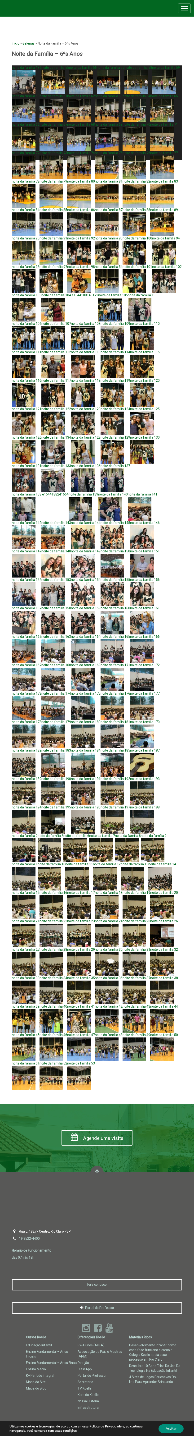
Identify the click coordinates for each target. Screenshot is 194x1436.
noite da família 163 (56, 636)
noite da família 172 (145, 665)
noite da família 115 (145, 352)
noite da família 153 (56, 580)
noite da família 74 (81, 153)
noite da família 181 (115, 722)
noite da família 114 (115, 352)
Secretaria (85, 1382)
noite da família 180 (86, 722)
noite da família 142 (26, 523)
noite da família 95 (26, 267)
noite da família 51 (26, 1063)
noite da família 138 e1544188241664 (40, 494)
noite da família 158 (56, 608)
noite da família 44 (164, 1006)
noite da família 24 (109, 921)
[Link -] (97, 1172)
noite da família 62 (81, 96)
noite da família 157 (26, 608)
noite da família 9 (154, 836)
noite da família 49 (136, 1035)
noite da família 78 (26, 181)
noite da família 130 (145, 437)
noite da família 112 (56, 352)
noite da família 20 (164, 893)
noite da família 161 (145, 608)
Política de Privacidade (105, 1426)
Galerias (28, 43)
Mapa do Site (36, 1382)
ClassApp (85, 1369)
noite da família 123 (86, 409)
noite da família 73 (53, 153)
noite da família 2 (25, 836)
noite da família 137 (115, 466)
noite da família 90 (26, 238)
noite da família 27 (26, 949)
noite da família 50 (164, 1035)
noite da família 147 (26, 551)
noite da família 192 (115, 779)
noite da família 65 (164, 96)
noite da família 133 (56, 466)
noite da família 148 (56, 551)
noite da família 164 (86, 636)
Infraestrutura (88, 1407)
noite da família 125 (145, 409)
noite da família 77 (164, 153)
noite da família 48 (109, 1035)
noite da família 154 (86, 580)
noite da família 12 (107, 864)
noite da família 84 (26, 210)
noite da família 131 (26, 466)
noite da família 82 (136, 181)
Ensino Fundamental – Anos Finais (51, 1363)
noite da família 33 (26, 978)
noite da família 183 (56, 750)
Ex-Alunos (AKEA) (91, 1345)
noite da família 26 (164, 921)
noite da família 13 (134, 864)
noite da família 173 (26, 693)
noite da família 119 (115, 380)
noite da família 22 (53, 921)
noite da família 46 (53, 1035)
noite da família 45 (26, 1035)
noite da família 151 (145, 551)
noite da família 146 (145, 523)
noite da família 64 (136, 96)
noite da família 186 (26, 67)
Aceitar (171, 1428)
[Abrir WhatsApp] (182, 1424)
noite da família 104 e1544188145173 (69, 295)
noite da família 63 (109, 96)
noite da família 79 (53, 181)
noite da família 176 (115, 693)
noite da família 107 (56, 324)
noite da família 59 (166, 67)
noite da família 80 (81, 181)
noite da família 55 (55, 67)
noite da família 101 (137, 267)
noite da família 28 (53, 949)
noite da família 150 (115, 551)
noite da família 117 (56, 380)
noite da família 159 (86, 608)
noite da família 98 (81, 267)
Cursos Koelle (36, 1337)
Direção (83, 1363)
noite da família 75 (109, 153)
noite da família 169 (86, 665)
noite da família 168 (56, 665)
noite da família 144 (86, 523)
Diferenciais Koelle (91, 1337)
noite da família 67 (53, 124)
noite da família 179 (56, 722)
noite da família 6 (76, 836)
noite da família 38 (164, 978)
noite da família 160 (115, 608)
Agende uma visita (102, 1138)
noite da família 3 (50, 836)
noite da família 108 (86, 324)
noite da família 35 (81, 978)
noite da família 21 (26, 921)
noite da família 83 (164, 181)
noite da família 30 (109, 949)
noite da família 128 (86, 437)
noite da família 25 (136, 921)
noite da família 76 (136, 153)
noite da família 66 (26, 124)
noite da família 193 (145, 779)
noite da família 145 (115, 523)
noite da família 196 (86, 807)
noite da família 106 (26, 324)
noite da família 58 (138, 67)
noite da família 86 (81, 210)
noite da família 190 (56, 779)
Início (15, 43)
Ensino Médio (36, 1369)
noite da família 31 (136, 949)
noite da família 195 (56, 807)
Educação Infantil (39, 1345)
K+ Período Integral (40, 1375)
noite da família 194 (26, 807)
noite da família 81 (109, 181)
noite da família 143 (56, 523)
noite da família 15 (26, 893)
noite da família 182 (26, 750)
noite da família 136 (86, 466)
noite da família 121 (26, 409)
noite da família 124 (115, 409)
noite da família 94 (166, 238)
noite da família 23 (81, 921)
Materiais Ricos (140, 1337)
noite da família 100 (137, 238)
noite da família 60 (26, 96)
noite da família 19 (136, 893)
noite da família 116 (26, 380)
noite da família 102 (167, 267)
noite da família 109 (115, 324)
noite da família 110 (145, 324)
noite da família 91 (53, 238)
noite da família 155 (115, 580)
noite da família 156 (145, 580)
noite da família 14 (162, 864)
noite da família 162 (26, 636)
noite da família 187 (145, 750)
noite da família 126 (26, 437)
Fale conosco (97, 1284)
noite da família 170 (145, 722)
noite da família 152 (26, 580)
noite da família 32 (164, 949)
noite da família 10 (51, 864)
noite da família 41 (81, 1006)
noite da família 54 (109, 267)
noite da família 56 (83, 67)
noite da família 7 (102, 836)
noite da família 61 (53, 96)
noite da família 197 (115, 807)
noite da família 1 (25, 864)
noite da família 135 (142, 295)
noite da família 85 (53, 210)
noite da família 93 (109, 238)
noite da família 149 (86, 551)
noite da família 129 (115, 437)
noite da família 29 (81, 949)
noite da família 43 (136, 1006)
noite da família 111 (26, 352)
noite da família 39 (26, 1006)
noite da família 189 (26, 779)
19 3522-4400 (29, 1238)
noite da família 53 (81, 1063)
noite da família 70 (136, 124)
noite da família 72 (26, 153)
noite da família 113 (86, 352)
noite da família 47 (81, 1035)
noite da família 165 (115, 636)
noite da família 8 (128, 836)
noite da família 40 (53, 1006)
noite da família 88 (136, 210)
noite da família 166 (145, 636)
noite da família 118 (86, 380)
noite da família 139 (83, 494)
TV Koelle (85, 1388)
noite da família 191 (86, 779)
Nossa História (88, 1401)
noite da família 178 (26, 722)
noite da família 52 (53, 1063)
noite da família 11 (79, 864)
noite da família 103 (26, 295)
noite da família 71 (164, 124)
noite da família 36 (109, 978)
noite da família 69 (109, 124)
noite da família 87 (109, 210)
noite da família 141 (142, 494)
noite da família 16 (53, 893)
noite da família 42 (109, 1006)
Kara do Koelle (88, 1395)
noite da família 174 (56, 693)
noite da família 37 (136, 978)
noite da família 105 (113, 295)
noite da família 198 (145, 807)
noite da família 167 (26, 665)
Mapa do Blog (36, 1388)
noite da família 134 (56, 437)
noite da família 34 (53, 978)
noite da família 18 (109, 893)
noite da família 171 (115, 665)
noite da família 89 (164, 210)
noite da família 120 (145, 380)
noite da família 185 (115, 750)
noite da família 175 (86, 693)
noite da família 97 (53, 267)
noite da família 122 (56, 409)
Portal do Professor (99, 1308)
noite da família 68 (81, 124)
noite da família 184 (86, 750)
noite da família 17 (81, 893)
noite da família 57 (110, 67)
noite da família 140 (113, 494)
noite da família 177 (145, 693)
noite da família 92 (81, 238)
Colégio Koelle (18, 8)
